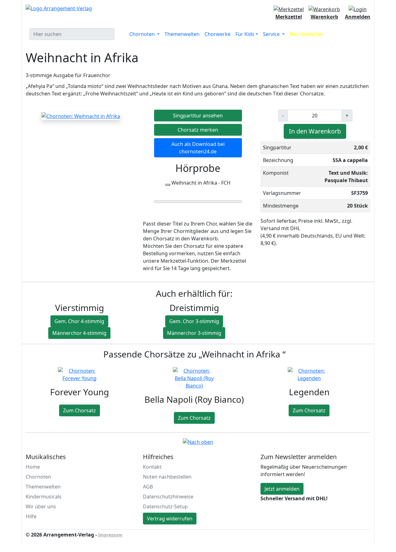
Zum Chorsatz (79, 410)
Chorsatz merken (198, 129)
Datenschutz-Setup (165, 506)
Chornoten (38, 476)
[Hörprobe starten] (167, 185)
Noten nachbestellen (167, 476)
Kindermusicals (44, 496)
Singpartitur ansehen (198, 115)
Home (33, 466)
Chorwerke (217, 34)
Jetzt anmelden (282, 488)
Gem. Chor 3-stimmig (194, 321)
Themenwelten (182, 34)
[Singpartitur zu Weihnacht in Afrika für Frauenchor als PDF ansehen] (80, 115)
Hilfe (31, 516)
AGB (148, 486)
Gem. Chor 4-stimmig (79, 321)
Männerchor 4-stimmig (79, 333)
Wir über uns (41, 506)
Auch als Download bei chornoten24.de (198, 148)
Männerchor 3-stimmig (194, 333)
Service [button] (272, 34)
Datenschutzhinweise (168, 496)
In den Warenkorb (315, 131)
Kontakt (152, 466)
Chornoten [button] (142, 34)
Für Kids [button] (244, 34)
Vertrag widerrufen (169, 518)
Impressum (110, 535)
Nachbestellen (306, 34)
